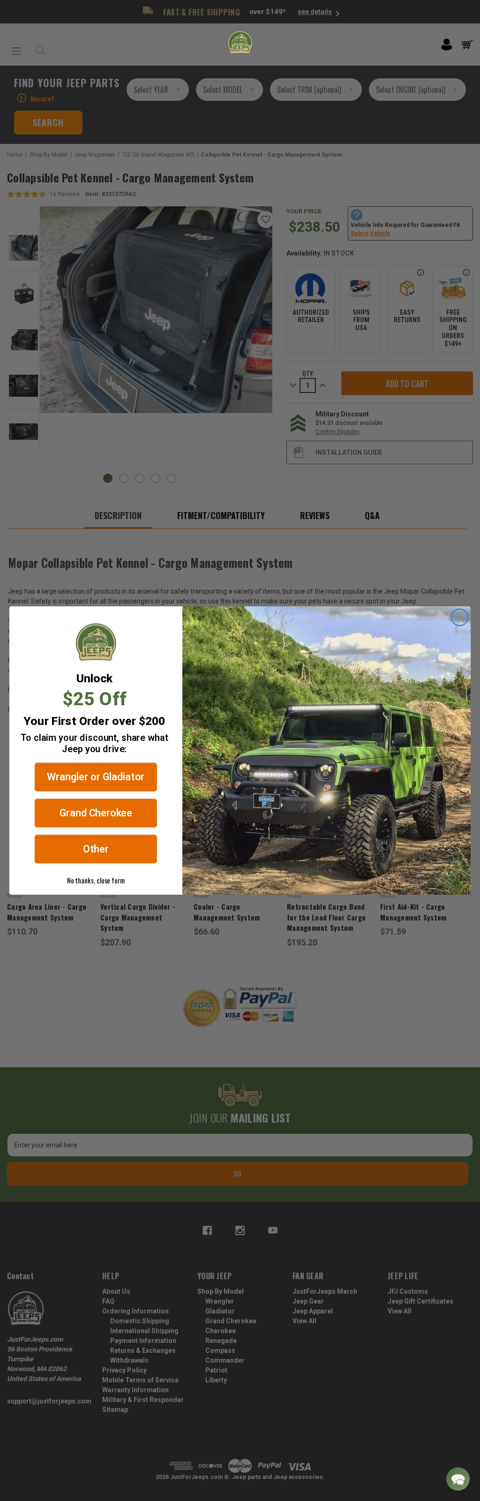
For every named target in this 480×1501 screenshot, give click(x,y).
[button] (458, 1479)
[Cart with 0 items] (467, 44)
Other (96, 849)
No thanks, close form (96, 880)
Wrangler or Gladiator (95, 777)
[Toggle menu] (16, 47)
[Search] (38, 47)
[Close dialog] (459, 617)
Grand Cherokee (96, 813)
